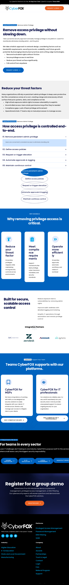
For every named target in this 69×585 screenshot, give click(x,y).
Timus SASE (56, 1)
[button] (34, 172)
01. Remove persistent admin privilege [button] (20, 136)
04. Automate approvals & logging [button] (19, 160)
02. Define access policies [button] (14, 149)
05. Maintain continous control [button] (17, 165)
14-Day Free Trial (34, 1)
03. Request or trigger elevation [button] (17, 154)
